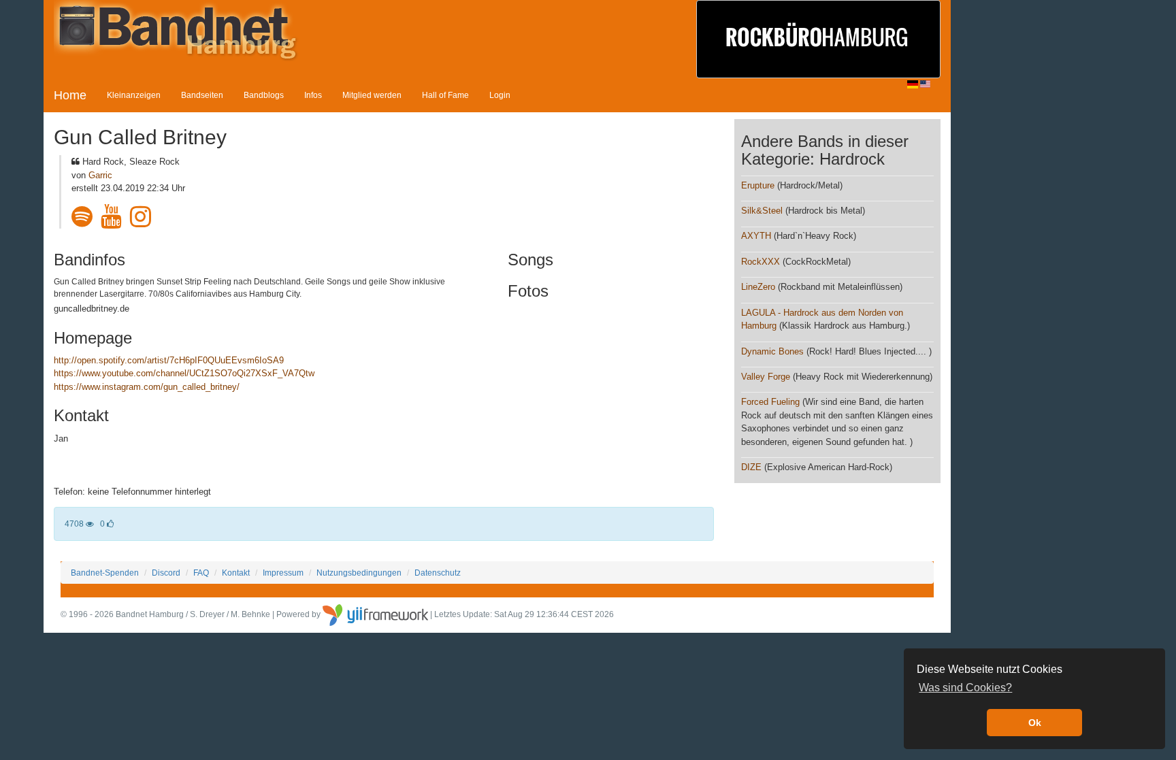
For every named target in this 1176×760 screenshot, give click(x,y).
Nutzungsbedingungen (359, 572)
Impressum (283, 572)
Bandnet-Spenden (105, 572)
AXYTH (756, 236)
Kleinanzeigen (134, 94)
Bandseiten (202, 94)
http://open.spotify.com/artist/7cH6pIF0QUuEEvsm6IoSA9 (169, 360)
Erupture (757, 185)
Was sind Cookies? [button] (965, 687)
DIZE (751, 467)
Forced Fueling (770, 402)
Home (70, 95)
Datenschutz (437, 572)
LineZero (758, 287)
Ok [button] (1034, 722)
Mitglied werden (372, 94)
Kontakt (236, 572)
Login (499, 94)
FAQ (201, 572)
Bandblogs (264, 94)
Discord (166, 572)
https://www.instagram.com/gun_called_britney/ (147, 387)
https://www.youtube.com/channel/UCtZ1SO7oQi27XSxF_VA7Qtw (184, 373)
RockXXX (760, 262)
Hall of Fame (445, 94)
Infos (313, 94)
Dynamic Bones (772, 351)
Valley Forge (765, 376)
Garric (100, 175)
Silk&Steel (762, 210)
